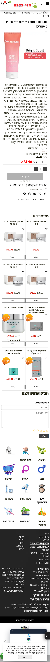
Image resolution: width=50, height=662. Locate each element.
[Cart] (2, 3)
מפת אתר (45, 550)
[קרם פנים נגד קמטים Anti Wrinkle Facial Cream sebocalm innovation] (37, 332)
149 (34, 335)
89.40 (17, 379)
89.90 (17, 249)
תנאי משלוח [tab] (23, 199)
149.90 (11, 335)
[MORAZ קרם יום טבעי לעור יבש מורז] (37, 246)
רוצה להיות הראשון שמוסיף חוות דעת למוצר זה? (28, 185)
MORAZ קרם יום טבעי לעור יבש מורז (37, 222)
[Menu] (47, 3)
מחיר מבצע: (39, 161)
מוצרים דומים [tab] (39, 199)
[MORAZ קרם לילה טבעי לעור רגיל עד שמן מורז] (13, 289)
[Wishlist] (7, 3)
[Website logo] (25, 5)
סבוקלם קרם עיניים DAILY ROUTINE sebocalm (13, 351)
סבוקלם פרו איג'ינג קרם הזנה (13, 307)
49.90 (36, 249)
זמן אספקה (20, 545)
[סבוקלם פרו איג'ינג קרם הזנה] (13, 331)
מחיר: (44, 157)
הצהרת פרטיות (44, 559)
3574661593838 (35, 148)
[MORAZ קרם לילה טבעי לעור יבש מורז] (37, 289)
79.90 (39, 157)
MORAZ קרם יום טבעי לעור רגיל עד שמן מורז (13, 222)
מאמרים (21, 539)
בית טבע (46, 540)
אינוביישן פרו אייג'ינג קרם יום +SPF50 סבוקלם (36, 351)
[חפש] (42, 3)
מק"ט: (44, 148)
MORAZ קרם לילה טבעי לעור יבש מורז (36, 265)
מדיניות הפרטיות (12, 653)
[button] (36, 257)
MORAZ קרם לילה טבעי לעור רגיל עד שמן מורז (13, 265)
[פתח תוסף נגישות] (47, 636)
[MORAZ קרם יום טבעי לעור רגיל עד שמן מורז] (13, 246)
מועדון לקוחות (44, 537)
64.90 (27, 161)
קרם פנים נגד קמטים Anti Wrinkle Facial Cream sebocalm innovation (36, 310)
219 (39, 336)
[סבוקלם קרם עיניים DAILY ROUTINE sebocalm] (13, 376)
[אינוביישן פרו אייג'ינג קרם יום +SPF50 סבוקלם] (37, 376)
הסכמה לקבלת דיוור (42, 562)
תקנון (22, 542)
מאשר (25, 657)
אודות (47, 533)
